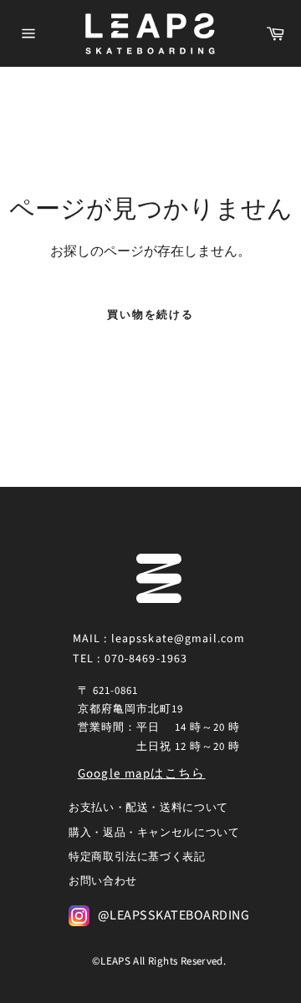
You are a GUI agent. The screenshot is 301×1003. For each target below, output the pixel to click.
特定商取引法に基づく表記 (137, 856)
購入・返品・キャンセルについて (154, 832)
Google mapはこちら (142, 774)
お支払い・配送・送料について (148, 807)
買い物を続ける (151, 314)
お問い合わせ (103, 881)
